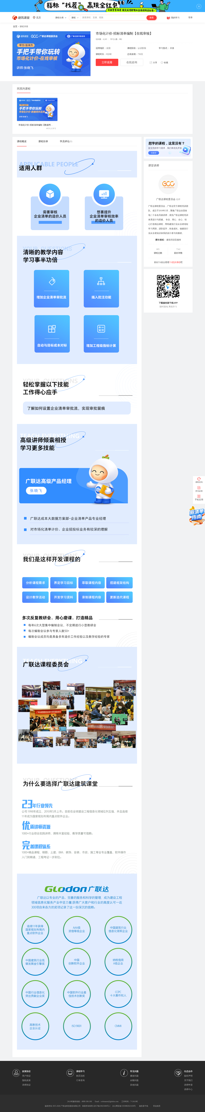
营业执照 (156, 1106)
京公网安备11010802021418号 (124, 1106)
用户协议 (26, 1076)
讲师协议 (26, 1085)
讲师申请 (188, 1085)
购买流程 (80, 1076)
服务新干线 (143, 1106)
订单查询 (80, 1080)
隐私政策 (26, 1080)
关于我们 (188, 1080)
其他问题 (134, 1085)
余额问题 (134, 1080)
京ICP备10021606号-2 (101, 1106)
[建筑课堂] (21, 19)
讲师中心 (188, 1089)
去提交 (153, 153)
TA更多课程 (174, 262)
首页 (15, 26)
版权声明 (188, 1076)
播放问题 (134, 1076)
